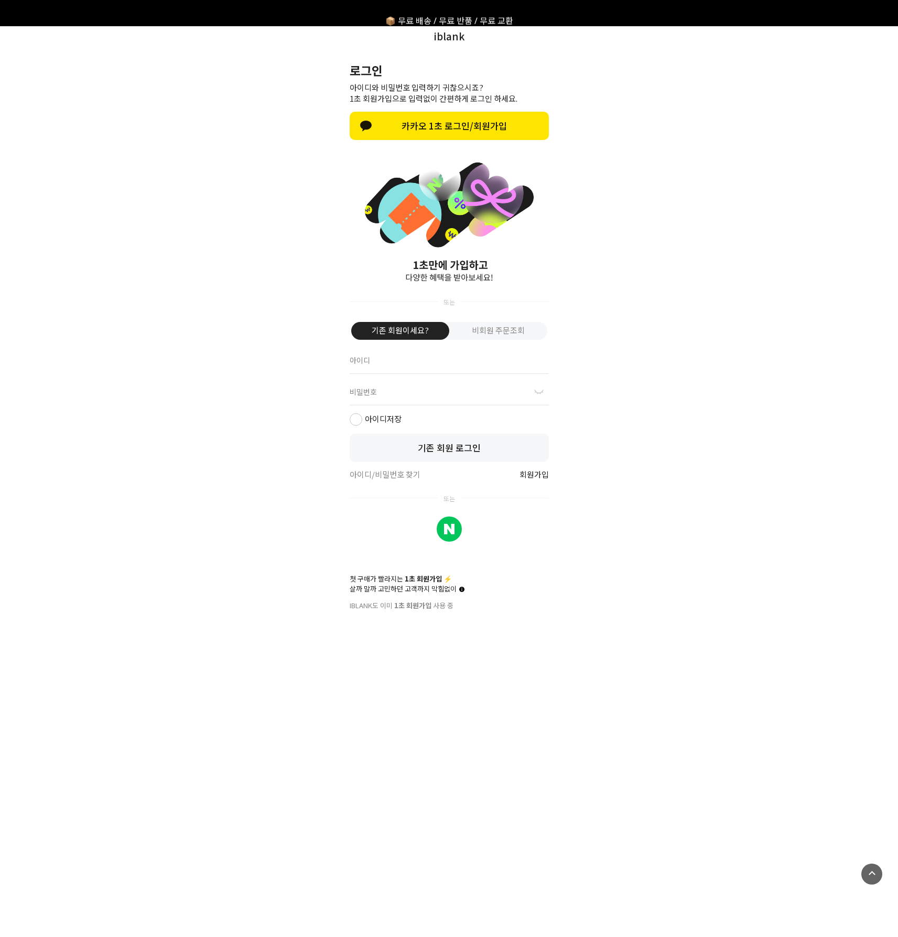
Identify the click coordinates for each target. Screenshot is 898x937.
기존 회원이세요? (400, 330)
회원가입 (534, 475)
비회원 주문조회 (498, 330)
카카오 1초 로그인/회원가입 (454, 125)
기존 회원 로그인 (449, 447)
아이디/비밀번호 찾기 (385, 475)
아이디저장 (383, 418)
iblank (449, 36)
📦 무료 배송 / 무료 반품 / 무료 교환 (449, 13)
